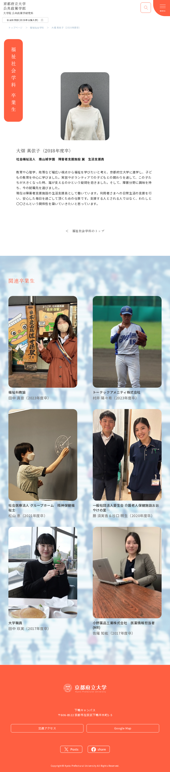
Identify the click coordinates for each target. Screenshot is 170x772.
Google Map (122, 728)
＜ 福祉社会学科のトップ (85, 231)
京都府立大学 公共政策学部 (18, 8)
